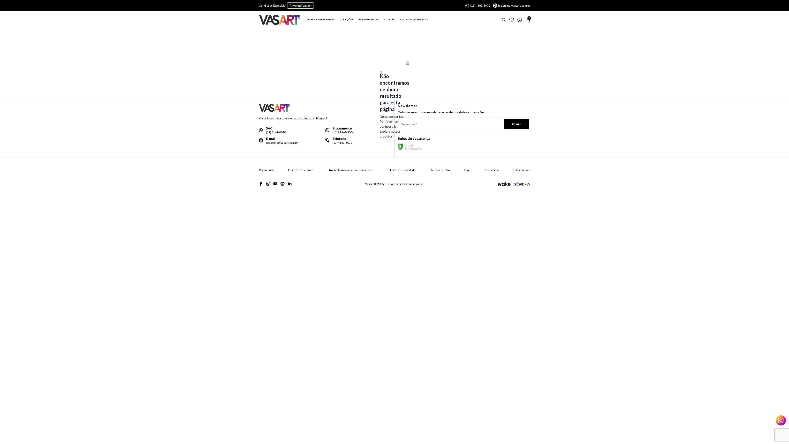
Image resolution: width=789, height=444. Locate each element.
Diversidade (491, 170)
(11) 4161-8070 (480, 5)
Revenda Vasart (300, 5)
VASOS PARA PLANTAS (321, 19)
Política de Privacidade (401, 170)
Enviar (516, 124)
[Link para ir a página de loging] (511, 19)
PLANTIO (389, 19)
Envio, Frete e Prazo (301, 170)
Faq (466, 170)
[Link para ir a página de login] (519, 19)
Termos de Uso (440, 170)
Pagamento (266, 170)
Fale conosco (521, 170)
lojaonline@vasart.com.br (514, 5)
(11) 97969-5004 (343, 132)
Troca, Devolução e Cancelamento (350, 170)
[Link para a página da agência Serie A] (522, 183)
